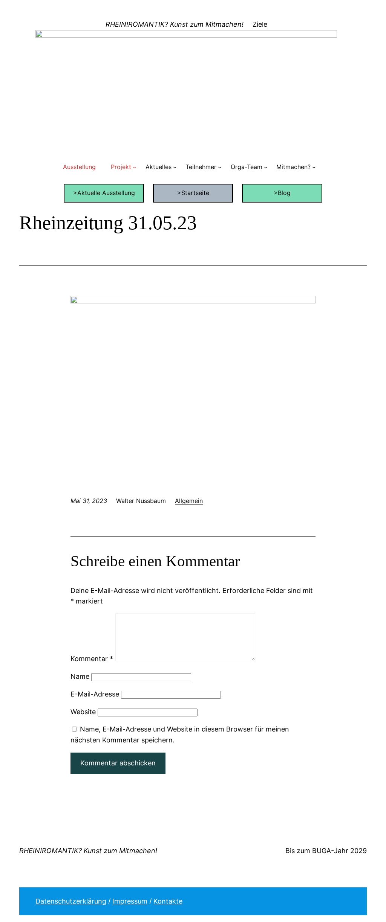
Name (79, 676)
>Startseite (193, 193)
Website (83, 712)
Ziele (260, 24)
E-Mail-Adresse (94, 694)
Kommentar (91, 659)
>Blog (282, 193)
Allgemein (189, 500)
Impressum (129, 901)
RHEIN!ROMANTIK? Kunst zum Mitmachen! (175, 24)
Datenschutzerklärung (70, 901)
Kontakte (167, 901)
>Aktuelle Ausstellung (104, 193)
